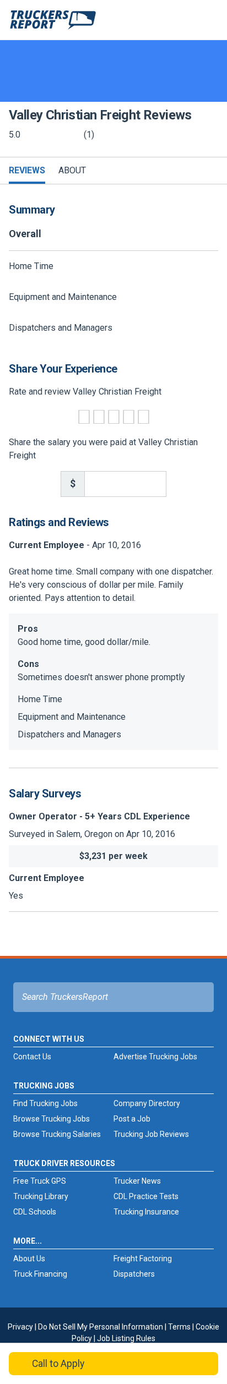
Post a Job (132, 1118)
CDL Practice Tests (146, 1196)
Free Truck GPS (39, 1181)
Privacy (20, 1326)
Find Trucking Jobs (45, 1103)
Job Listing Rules (126, 1338)
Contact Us (32, 1056)
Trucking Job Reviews (151, 1134)
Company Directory (147, 1103)
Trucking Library (40, 1196)
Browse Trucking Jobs (51, 1118)
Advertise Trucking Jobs (155, 1056)
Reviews (27, 170)
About (72, 170)
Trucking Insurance (146, 1211)
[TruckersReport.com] (53, 24)
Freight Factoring (143, 1258)
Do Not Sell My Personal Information (100, 1326)
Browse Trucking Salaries (57, 1134)
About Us (29, 1258)
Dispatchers (134, 1274)
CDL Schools (34, 1211)
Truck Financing (40, 1274)
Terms (179, 1326)
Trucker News (137, 1181)
